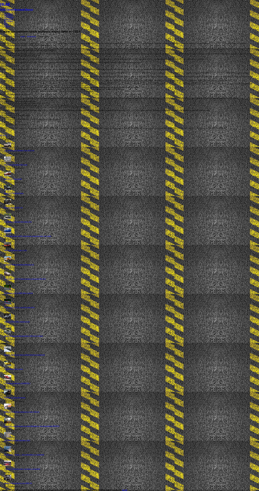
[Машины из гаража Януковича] (7, 394)
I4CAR (124, 490)
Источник (3, 135)
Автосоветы (8, 15)
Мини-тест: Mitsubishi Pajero (13, 193)
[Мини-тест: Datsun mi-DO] (7, 175)
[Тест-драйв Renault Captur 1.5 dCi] (7, 247)
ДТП (5, 23)
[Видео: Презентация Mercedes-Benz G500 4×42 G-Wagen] (7, 332)
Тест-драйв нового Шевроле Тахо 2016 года (19, 150)
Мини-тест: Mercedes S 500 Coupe (15, 165)
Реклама (7, 26)
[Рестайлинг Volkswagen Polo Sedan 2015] (7, 218)
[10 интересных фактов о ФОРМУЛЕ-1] (7, 380)
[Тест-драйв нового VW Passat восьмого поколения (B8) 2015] (7, 275)
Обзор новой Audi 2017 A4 (13, 207)
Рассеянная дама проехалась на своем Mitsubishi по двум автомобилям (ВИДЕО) (31, 426)
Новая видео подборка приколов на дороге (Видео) (21, 412)
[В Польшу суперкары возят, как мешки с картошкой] (7, 465)
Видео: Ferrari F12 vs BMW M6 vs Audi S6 (18, 293)
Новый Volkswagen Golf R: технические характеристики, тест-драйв (27, 236)
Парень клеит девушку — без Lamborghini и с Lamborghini (24, 454)
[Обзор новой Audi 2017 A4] (7, 204)
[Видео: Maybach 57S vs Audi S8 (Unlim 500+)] (7, 304)
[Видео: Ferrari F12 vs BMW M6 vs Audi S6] (7, 290)
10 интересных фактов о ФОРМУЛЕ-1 (17, 383)
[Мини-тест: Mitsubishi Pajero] (7, 190)
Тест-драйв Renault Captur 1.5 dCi (15, 250)
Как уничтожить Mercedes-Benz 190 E (17, 440)
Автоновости (8, 14)
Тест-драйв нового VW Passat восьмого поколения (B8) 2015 (25, 279)
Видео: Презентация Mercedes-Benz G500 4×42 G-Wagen (23, 336)
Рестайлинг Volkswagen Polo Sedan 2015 (18, 222)
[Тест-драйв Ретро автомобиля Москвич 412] (7, 261)
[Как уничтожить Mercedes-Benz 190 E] (7, 437)
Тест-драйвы (8, 21)
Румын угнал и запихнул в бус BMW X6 (18, 483)
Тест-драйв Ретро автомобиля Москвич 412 (19, 264)
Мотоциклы (8, 19)
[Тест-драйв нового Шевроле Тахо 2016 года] (7, 147)
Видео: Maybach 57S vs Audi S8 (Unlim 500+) (19, 307)
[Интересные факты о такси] (7, 365)
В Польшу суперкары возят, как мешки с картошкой (22, 469)
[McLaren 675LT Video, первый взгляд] (7, 318)
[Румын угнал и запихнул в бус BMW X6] (7, 480)
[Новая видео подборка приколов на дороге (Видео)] (7, 408)
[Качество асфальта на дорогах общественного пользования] (7, 351)
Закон (6, 25)
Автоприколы (9, 17)
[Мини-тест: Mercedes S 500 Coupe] (7, 161)
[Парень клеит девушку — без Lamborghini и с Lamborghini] (7, 451)
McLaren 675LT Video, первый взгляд (17, 322)
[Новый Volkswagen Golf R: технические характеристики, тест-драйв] (7, 232)
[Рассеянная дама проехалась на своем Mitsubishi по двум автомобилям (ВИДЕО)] (7, 423)
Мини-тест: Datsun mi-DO (13, 179)
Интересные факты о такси (13, 369)
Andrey (22, 36)
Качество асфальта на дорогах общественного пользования (24, 355)
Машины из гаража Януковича (14, 397)
